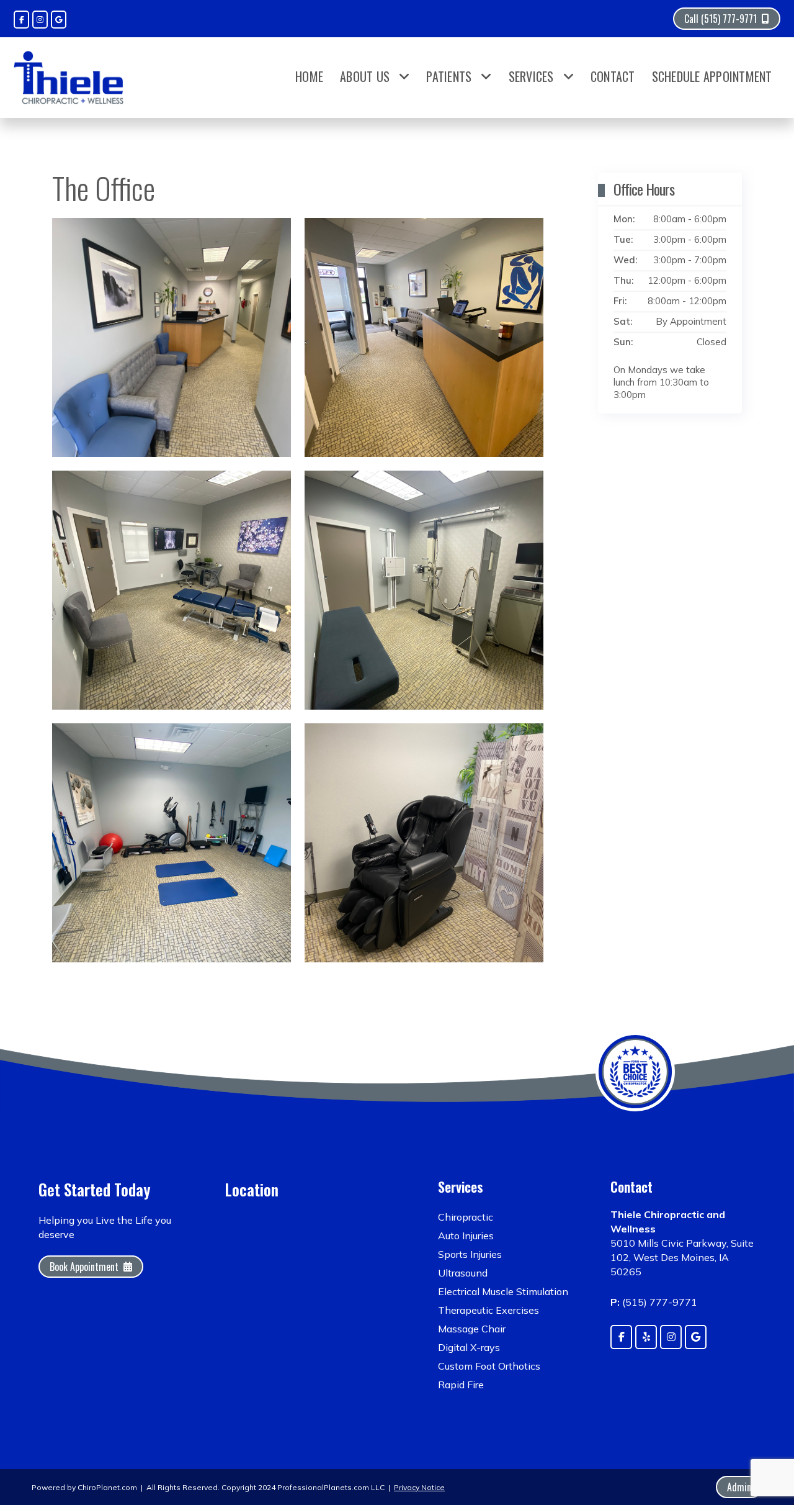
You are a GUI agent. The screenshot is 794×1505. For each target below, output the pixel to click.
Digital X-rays (469, 1347)
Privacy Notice (419, 1487)
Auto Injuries (466, 1235)
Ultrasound (463, 1273)
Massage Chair (472, 1328)
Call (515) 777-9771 (720, 18)
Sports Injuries (470, 1254)
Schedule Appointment (712, 76)
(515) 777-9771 (659, 1302)
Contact (613, 76)
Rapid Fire (461, 1384)
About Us (365, 76)
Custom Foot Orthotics (489, 1366)
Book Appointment (84, 1266)
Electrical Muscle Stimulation (503, 1291)
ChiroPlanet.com (107, 1487)
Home (309, 76)
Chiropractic (465, 1217)
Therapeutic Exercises (488, 1310)
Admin (739, 1487)
